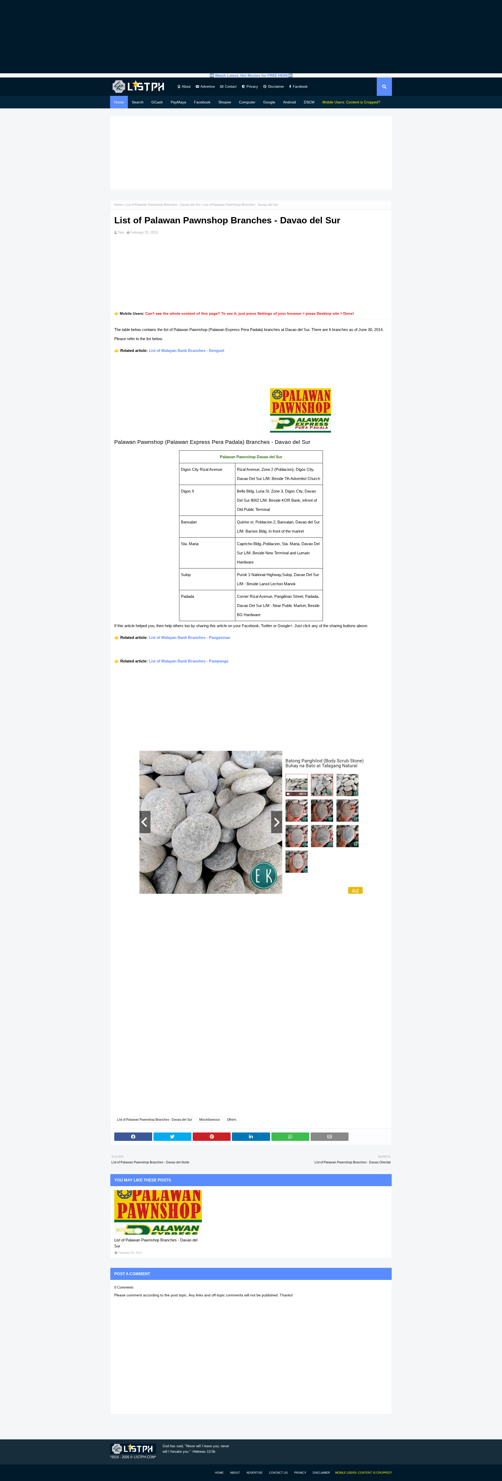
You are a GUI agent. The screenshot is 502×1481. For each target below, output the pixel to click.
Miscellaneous (209, 1119)
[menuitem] (351, 102)
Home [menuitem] (119, 102)
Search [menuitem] (138, 102)
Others (231, 1119)
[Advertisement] (251, 36)
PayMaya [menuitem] (178, 102)
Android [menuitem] (289, 102)
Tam (121, 232)
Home (118, 205)
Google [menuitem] (269, 102)
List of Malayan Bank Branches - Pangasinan (189, 637)
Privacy (252, 87)
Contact (231, 87)
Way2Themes (115, 1472)
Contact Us (278, 1472)
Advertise (208, 87)
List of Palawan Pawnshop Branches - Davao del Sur (163, 205)
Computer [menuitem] (247, 102)
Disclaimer (276, 87)
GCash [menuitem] (157, 102)
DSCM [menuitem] (309, 102)
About (186, 87)
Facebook (300, 87)
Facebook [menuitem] (202, 102)
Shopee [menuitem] (224, 102)
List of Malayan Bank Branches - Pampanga (188, 661)
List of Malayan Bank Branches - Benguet (186, 350)
